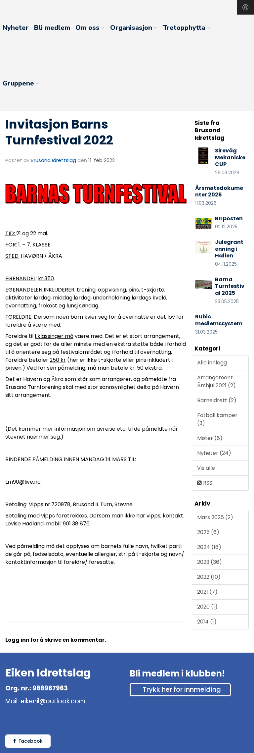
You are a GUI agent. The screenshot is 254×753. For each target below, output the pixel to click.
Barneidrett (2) (216, 400)
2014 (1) (207, 621)
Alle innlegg (212, 362)
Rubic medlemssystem (218, 320)
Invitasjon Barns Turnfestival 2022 (59, 132)
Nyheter (16, 27)
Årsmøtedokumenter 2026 (219, 191)
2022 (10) (209, 577)
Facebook (31, 741)
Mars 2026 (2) (215, 517)
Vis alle (206, 468)
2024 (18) (209, 547)
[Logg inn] (245, 7)
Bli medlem (52, 27)
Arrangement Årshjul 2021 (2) (216, 381)
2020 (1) (207, 607)
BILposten (229, 218)
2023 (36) (209, 562)
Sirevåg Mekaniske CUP (230, 157)
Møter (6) (210, 438)
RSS (207, 483)
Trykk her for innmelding (182, 689)
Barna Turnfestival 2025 (229, 286)
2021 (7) (207, 592)
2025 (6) (208, 532)
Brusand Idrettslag (53, 160)
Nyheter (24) (214, 453)
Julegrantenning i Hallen (229, 249)
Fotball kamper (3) (217, 419)
